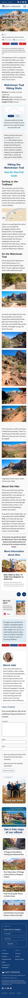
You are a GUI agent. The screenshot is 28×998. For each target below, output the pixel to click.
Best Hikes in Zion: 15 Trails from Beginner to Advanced (13, 577)
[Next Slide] (24, 594)
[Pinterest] (25, 2)
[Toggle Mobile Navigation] (25, 6)
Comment (5, 721)
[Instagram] (20, 2)
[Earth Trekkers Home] (11, 6)
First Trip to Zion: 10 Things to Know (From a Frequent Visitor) (14, 874)
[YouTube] (23, 2)
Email (4, 746)
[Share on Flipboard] (22, 44)
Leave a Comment (20, 40)
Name (4, 739)
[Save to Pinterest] (6, 44)
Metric (17, 116)
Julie (4, 34)
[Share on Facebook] (14, 44)
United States (8, 40)
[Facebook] (18, 2)
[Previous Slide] (19, 594)
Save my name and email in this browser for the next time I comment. (15, 756)
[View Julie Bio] (14, 677)
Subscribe (10, 943)
